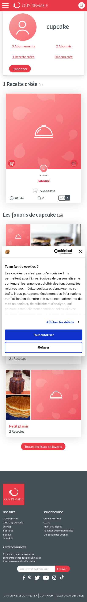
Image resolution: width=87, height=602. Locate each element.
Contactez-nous (52, 518)
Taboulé (43, 181)
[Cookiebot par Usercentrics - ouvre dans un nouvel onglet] (54, 252)
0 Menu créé (64, 57)
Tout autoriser (43, 335)
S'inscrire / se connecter (20, 595)
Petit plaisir (19, 426)
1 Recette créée (23, 57)
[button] (5, 6)
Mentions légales (53, 526)
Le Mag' (7, 526)
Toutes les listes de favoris (43, 446)
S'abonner (20, 69)
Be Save (7, 534)
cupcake (43, 175)
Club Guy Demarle (13, 522)
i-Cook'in (8, 538)
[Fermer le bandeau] (80, 251)
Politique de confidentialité (58, 530)
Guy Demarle (10, 518)
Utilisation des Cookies (56, 534)
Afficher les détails (60, 322)
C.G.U (47, 522)
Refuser (43, 347)
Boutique (8, 530)
